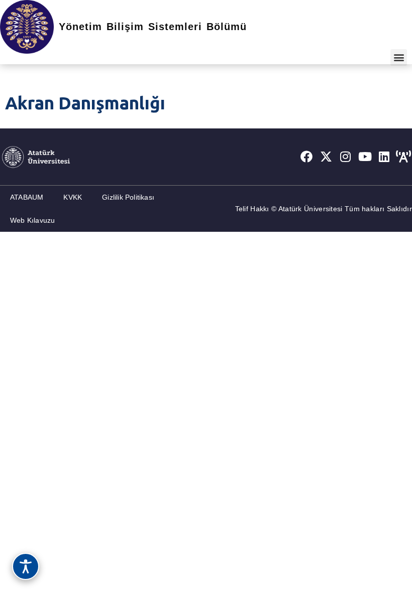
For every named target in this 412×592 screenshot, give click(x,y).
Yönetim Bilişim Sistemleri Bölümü (153, 26)
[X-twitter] (326, 156)
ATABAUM (26, 197)
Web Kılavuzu (32, 220)
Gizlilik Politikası (128, 197)
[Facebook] (306, 156)
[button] (398, 57)
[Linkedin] (384, 156)
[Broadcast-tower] (403, 156)
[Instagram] (345, 156)
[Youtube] (364, 156)
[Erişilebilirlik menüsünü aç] (25, 566)
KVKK (72, 197)
